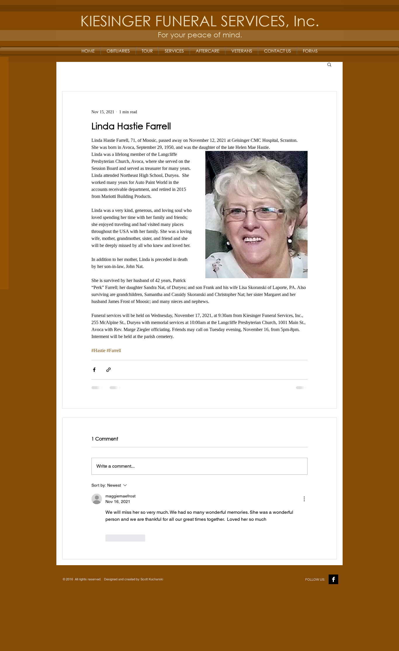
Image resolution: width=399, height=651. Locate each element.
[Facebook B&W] (333, 579)
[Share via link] (108, 370)
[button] (329, 64)
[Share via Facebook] (94, 370)
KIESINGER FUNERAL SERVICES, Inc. (199, 20)
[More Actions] (304, 498)
